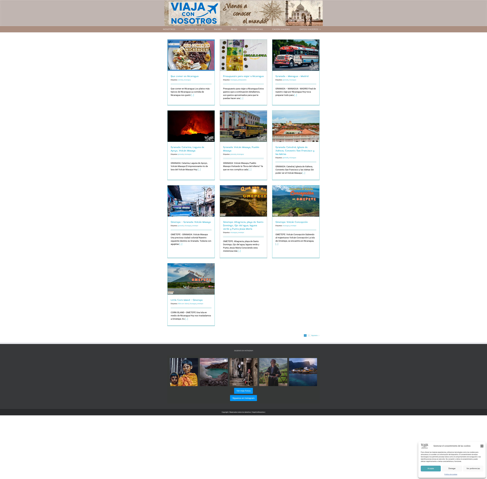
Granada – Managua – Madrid (292, 76)
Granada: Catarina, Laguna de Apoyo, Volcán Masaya (187, 149)
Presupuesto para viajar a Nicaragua (243, 76)
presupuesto (242, 80)
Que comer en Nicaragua (184, 76)
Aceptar (431, 468)
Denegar (452, 468)
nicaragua (187, 80)
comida (180, 80)
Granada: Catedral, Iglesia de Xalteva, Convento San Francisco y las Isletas (294, 151)
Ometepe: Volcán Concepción (291, 222)
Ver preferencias (473, 468)
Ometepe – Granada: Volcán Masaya (191, 222)
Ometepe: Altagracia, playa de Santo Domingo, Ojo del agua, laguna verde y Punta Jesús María (243, 225)
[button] (482, 446)
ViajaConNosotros (258, 412)
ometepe (195, 226)
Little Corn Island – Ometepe (187, 300)
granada (286, 80)
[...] (192, 95)
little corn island (183, 304)
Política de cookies (450, 474)
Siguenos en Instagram (243, 398)
